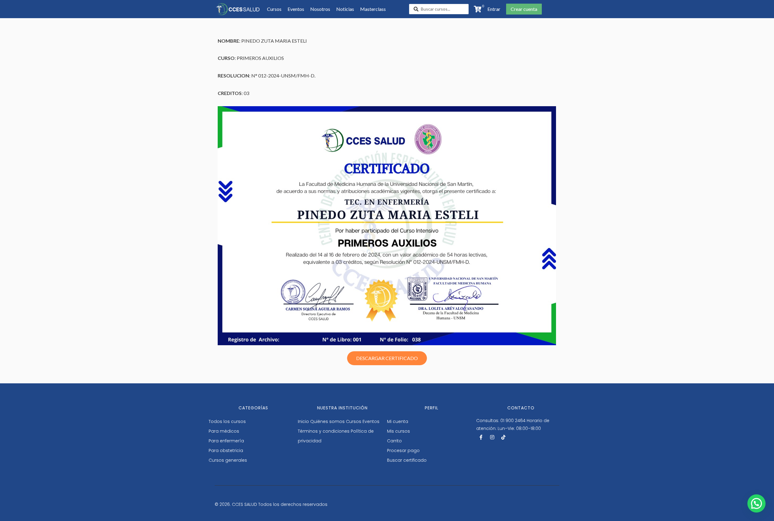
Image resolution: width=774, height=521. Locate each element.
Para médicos (224, 431)
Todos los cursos (227, 421)
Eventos (371, 421)
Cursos (353, 421)
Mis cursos (398, 431)
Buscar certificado (407, 460)
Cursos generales (228, 460)
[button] (492, 9)
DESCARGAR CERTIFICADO (387, 358)
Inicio (303, 421)
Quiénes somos (327, 421)
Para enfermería (226, 441)
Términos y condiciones (324, 431)
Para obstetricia (226, 450)
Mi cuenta (397, 421)
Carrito (394, 441)
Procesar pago (403, 450)
